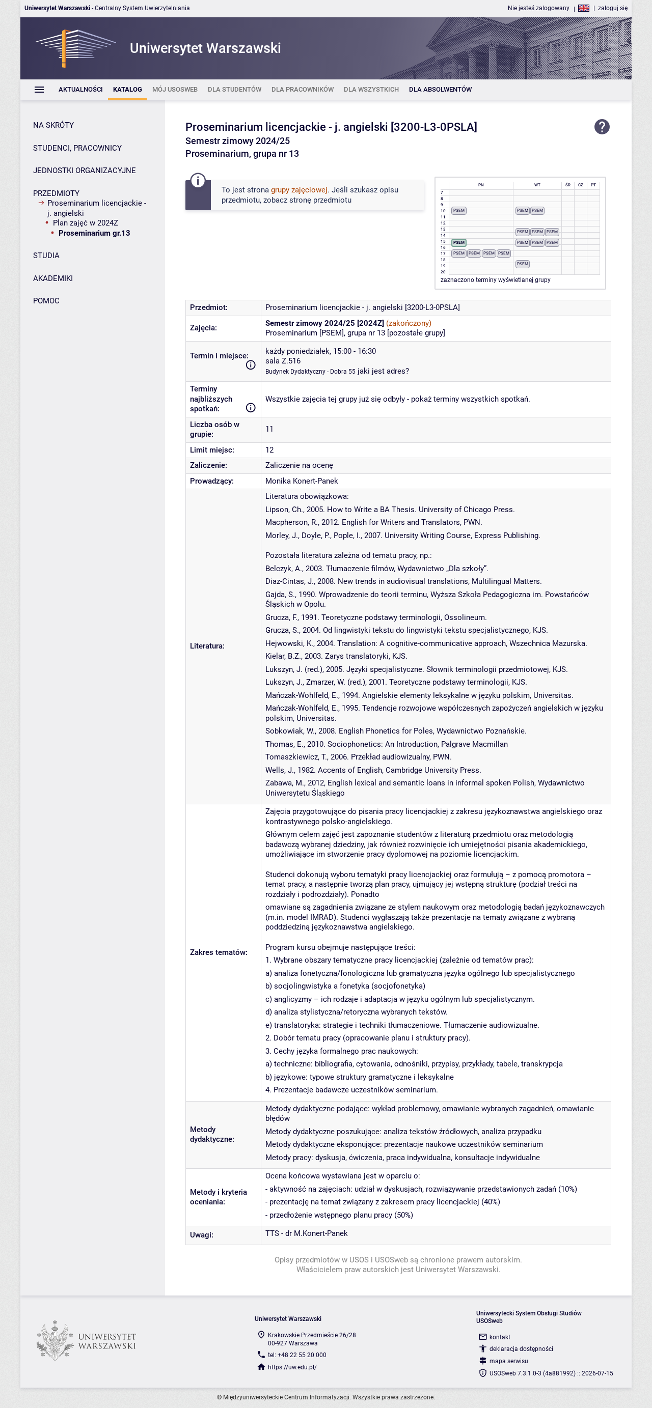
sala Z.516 (283, 360)
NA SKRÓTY (53, 125)
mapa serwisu (509, 1361)
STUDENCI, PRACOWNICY (77, 148)
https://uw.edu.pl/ (292, 1367)
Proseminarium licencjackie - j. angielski (96, 208)
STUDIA (46, 255)
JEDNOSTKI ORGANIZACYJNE (84, 170)
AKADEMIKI (53, 278)
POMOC (46, 300)
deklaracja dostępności (521, 1349)
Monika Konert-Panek (301, 481)
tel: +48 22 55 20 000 (297, 1355)
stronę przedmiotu (320, 200)
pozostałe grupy (416, 332)
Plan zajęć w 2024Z (85, 223)
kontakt (500, 1337)
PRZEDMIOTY (56, 193)
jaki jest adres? (383, 371)
